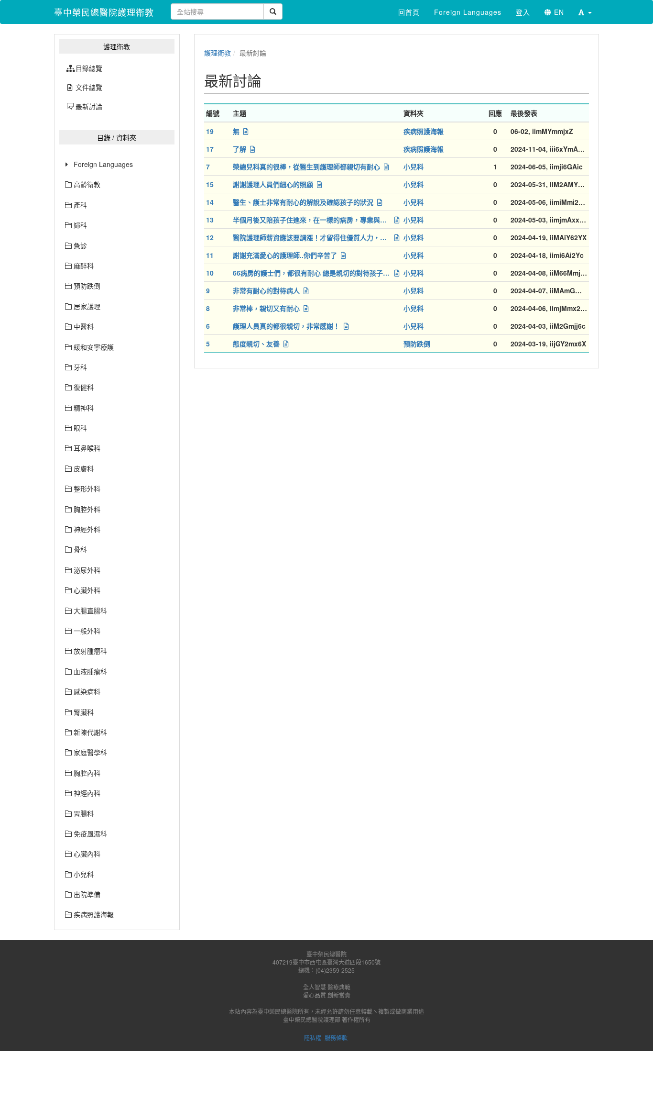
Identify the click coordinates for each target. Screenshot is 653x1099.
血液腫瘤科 (89, 671)
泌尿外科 (86, 570)
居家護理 (86, 306)
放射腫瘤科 (89, 650)
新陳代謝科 (89, 732)
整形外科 (86, 488)
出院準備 (86, 894)
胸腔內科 (86, 772)
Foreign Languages (103, 164)
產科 (79, 205)
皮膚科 (83, 468)
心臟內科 (86, 853)
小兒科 (83, 874)
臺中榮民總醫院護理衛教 (104, 12)
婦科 (79, 225)
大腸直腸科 (89, 610)
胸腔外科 (86, 509)
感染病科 (86, 691)
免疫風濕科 (89, 833)
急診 (79, 245)
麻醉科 (83, 265)
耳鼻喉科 (86, 448)
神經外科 (86, 529)
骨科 (79, 549)
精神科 (83, 407)
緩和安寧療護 (93, 347)
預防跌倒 (86, 285)
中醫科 (83, 326)
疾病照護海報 (93, 914)
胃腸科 (83, 813)
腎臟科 (83, 712)
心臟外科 (86, 590)
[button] (585, 12)
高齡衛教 (86, 184)
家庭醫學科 (89, 752)
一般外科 (86, 630)
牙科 (79, 367)
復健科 (83, 387)
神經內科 (86, 793)
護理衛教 (217, 52)
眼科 (79, 428)
